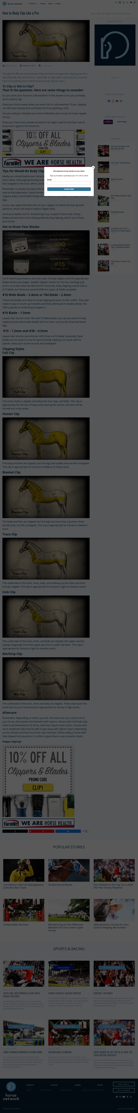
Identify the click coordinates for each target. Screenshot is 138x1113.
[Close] (93, 167)
